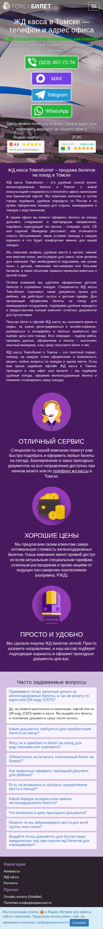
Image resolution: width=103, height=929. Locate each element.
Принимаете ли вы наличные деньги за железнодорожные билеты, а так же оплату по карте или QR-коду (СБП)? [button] (49, 695)
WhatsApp (57, 111)
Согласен (79, 923)
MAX (56, 78)
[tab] (51, 696)
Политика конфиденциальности (28, 903)
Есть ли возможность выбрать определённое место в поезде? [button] (48, 787)
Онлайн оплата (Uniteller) (23, 897)
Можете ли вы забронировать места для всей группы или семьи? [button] (48, 824)
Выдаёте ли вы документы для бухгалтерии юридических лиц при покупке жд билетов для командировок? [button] (49, 840)
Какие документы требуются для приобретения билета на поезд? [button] (50, 731)
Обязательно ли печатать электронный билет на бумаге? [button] (51, 759)
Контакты (11, 883)
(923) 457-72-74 (57, 62)
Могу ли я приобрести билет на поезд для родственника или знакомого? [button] (45, 745)
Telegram (57, 95)
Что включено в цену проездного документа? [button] (48, 813)
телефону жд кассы (71, 471)
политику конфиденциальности (45, 922)
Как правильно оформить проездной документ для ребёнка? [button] (49, 773)
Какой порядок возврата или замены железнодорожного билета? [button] (40, 801)
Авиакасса (12, 871)
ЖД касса (11, 877)
